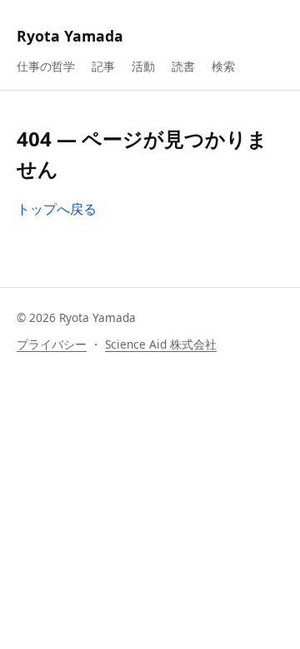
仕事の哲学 (46, 66)
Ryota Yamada (70, 36)
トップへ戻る (57, 209)
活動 (143, 66)
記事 (103, 66)
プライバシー (52, 344)
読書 (183, 66)
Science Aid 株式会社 (161, 344)
